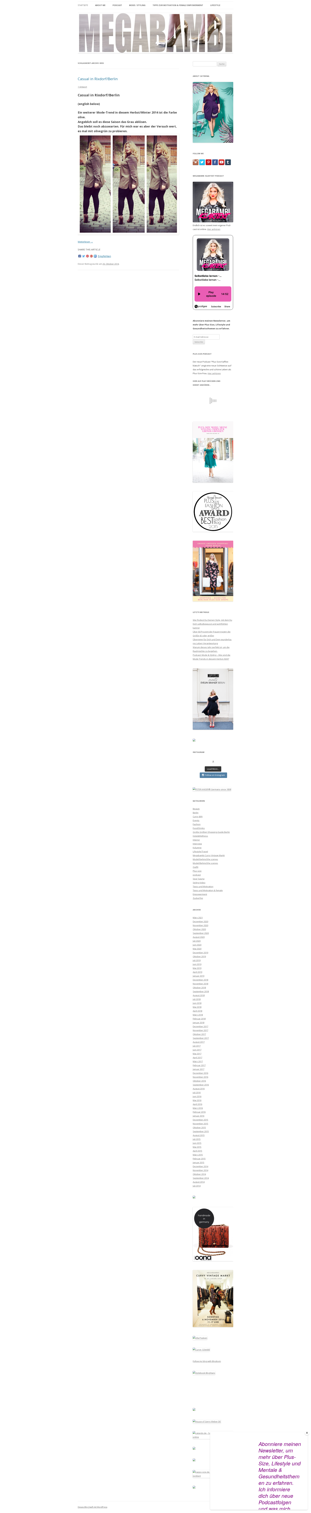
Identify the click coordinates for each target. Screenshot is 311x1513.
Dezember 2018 (200, 979)
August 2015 (199, 1135)
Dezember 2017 (200, 1026)
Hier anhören (213, 229)
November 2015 (200, 1123)
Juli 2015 (197, 1139)
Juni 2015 (197, 1143)
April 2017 (197, 1057)
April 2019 (197, 972)
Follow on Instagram (215, 775)
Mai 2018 (197, 1007)
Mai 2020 (197, 948)
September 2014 (201, 1178)
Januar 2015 (198, 1162)
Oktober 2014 (199, 1174)
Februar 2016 (199, 1111)
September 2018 (201, 991)
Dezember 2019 (200, 952)
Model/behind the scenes (205, 859)
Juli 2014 (197, 1185)
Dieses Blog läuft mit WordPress (92, 1507)
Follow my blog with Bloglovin (207, 1361)
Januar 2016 (198, 1115)
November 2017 (200, 1030)
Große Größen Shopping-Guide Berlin (211, 832)
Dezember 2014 (200, 1166)
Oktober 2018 (199, 987)
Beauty (196, 808)
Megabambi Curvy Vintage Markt (209, 855)
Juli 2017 (197, 1045)
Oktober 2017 (199, 1034)
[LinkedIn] (95, 256)
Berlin (195, 812)
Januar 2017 (198, 1069)
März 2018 (198, 1014)
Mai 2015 (197, 1146)
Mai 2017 (197, 1053)
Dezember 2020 (200, 921)
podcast (197, 874)
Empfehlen (104, 256)
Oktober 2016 (199, 1080)
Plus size (197, 870)
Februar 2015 (199, 1158)
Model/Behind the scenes (205, 863)
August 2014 (199, 1181)
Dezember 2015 (200, 1119)
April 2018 (197, 1010)
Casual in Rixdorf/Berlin (98, 78)
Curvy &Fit (197, 816)
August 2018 (199, 995)
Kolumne (197, 847)
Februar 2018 (199, 1018)
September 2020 (201, 933)
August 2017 (199, 1042)
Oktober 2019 (199, 956)
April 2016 (197, 1104)
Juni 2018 (197, 1003)
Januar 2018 (198, 1022)
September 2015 (201, 1131)
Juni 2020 (197, 944)
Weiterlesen (85, 241)
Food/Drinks (199, 828)
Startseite (83, 5)
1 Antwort (82, 86)
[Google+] (91, 256)
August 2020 (199, 937)
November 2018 (200, 983)
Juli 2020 (197, 940)
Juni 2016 (197, 1096)
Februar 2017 (199, 1065)
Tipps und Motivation (203, 886)
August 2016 (199, 1088)
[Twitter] (84, 256)
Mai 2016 (197, 1100)
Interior (196, 839)
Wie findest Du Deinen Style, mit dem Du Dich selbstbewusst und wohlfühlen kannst (212, 624)
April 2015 (197, 1150)
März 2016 (198, 1108)
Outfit (195, 867)
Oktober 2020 (199, 929)
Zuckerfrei (198, 898)
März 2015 (198, 1154)
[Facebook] (80, 256)
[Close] (307, 1432)
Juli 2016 (197, 1092)
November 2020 (200, 925)
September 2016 (201, 1084)
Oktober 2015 (199, 1127)
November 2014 (200, 1170)
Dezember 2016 (200, 1073)
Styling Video (199, 882)
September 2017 (201, 1038)
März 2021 (198, 917)
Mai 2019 (197, 968)
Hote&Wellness (200, 835)
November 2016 (200, 1077)
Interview (197, 843)
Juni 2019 (197, 964)
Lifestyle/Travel (200, 851)
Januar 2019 (198, 975)
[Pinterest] (87, 256)
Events (196, 820)
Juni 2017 (197, 1049)
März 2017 (198, 1061)
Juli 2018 (197, 999)
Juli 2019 (197, 960)
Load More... (213, 768)
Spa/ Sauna (198, 878)
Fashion (197, 824)
